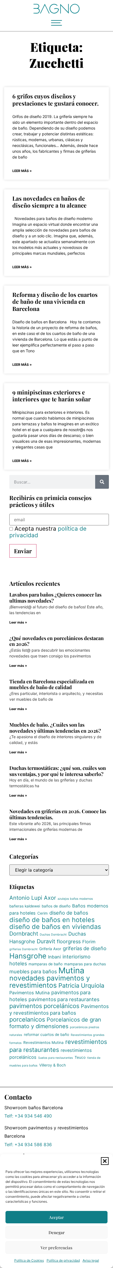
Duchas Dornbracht (53, 934)
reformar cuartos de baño (46, 1034)
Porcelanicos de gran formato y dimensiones (55, 1023)
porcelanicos (27, 1019)
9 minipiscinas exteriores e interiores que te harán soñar (51, 395)
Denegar (57, 1232)
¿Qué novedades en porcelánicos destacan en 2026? (56, 641)
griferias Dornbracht (23, 949)
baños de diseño (56, 906)
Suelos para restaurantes (55, 1058)
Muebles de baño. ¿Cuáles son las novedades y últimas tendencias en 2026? (55, 727)
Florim (88, 941)
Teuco (80, 1057)
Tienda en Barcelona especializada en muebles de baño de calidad (51, 684)
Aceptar (56, 1217)
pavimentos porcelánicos (44, 1005)
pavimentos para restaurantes (64, 999)
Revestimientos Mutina (43, 1042)
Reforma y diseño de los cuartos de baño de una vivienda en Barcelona (55, 301)
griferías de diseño (84, 948)
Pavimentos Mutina (29, 992)
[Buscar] (102, 482)
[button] (105, 1161)
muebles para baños (33, 971)
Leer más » (22, 171)
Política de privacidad (63, 1260)
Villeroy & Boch (52, 1065)
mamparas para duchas (85, 964)
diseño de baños (68, 913)
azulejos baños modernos (75, 899)
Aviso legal (91, 1260)
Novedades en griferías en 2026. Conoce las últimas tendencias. (57, 814)
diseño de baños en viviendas (55, 927)
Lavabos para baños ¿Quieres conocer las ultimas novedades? (55, 597)
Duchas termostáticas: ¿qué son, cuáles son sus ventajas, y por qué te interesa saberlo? (57, 771)
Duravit (46, 941)
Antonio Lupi (25, 897)
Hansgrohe (27, 956)
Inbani (54, 957)
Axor (50, 897)
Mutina (71, 970)
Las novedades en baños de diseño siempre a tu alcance (49, 201)
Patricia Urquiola (81, 985)
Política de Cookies (29, 1260)
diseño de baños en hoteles (52, 920)
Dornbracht (23, 933)
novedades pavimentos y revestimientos (49, 981)
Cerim (42, 913)
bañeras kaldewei (24, 906)
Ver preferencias (56, 1247)
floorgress (69, 941)
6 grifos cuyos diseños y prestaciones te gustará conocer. (55, 99)
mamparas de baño (46, 964)
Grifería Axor (50, 949)
